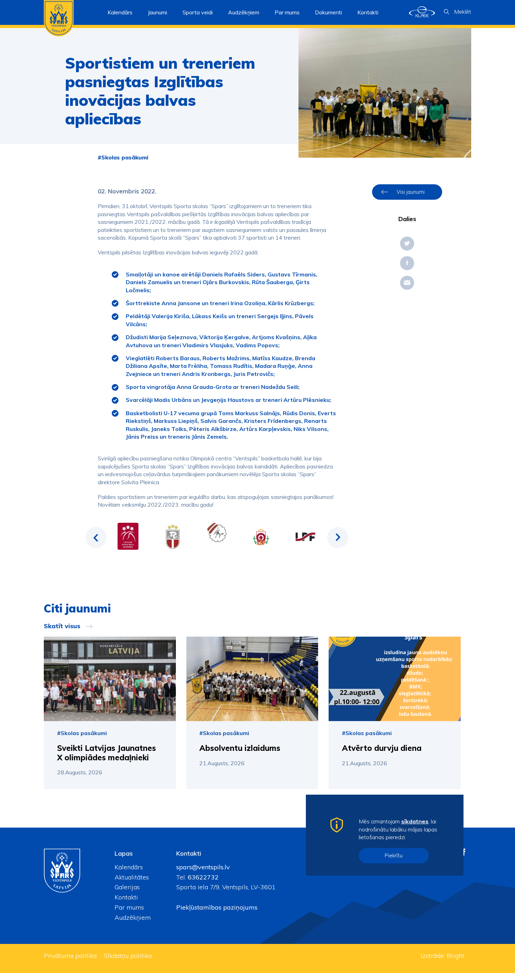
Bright (455, 956)
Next (337, 537)
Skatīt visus (62, 626)
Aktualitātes (132, 877)
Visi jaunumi (411, 192)
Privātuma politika (70, 956)
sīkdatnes (414, 821)
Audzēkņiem (133, 917)
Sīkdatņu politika (128, 956)
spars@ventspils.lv (203, 867)
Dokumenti (328, 12)
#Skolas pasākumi (123, 157)
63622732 (202, 877)
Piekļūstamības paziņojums (217, 907)
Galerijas (127, 887)
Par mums (129, 907)
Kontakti (367, 12)
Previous (96, 537)
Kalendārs (120, 12)
